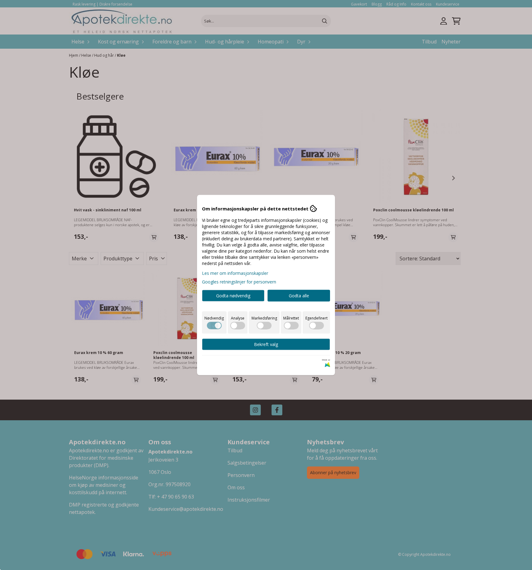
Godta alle (299, 296)
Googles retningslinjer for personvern (239, 282)
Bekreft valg (266, 344)
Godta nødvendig (233, 296)
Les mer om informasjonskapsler (235, 273)
